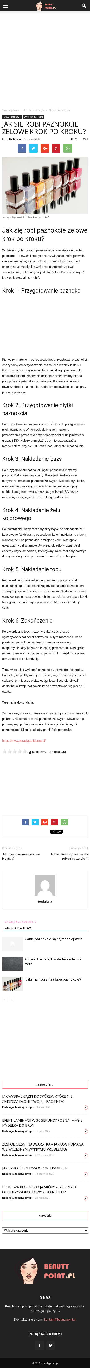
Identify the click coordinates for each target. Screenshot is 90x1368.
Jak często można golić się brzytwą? (21, 856)
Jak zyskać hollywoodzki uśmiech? (35, 1168)
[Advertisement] (45, 58)
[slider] (14, 751)
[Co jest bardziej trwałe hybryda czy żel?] (12, 964)
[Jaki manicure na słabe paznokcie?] (12, 984)
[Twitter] (50, 1345)
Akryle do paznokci (33, 116)
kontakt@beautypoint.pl (60, 1319)
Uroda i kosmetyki (12, 116)
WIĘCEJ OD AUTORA (18, 928)
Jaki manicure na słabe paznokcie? (53, 979)
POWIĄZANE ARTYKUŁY (20, 922)
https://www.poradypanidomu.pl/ (24, 740)
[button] (84, 5)
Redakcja (15, 138)
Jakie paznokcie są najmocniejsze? (53, 939)
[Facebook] (39, 1345)
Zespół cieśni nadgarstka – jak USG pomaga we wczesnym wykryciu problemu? (43, 1147)
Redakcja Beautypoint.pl (17, 1107)
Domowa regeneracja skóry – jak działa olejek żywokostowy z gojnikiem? (39, 1189)
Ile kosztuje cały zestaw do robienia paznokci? (69, 856)
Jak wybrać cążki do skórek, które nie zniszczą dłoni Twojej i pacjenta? (37, 1099)
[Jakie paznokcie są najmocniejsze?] (12, 944)
